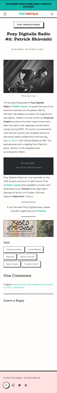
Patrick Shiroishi (27, 257)
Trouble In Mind (31, 264)
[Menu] (5, 14)
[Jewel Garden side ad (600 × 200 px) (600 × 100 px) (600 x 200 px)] (28, 236)
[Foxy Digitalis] (28, 14)
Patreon (42, 211)
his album (13, 140)
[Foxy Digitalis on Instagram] (13, 385)
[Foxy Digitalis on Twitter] (19, 385)
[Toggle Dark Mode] (6, 385)
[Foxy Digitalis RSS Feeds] (26, 385)
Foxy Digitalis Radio (28, 25)
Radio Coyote (12, 264)
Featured (10, 257)
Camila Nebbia (34, 249)
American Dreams (14, 249)
